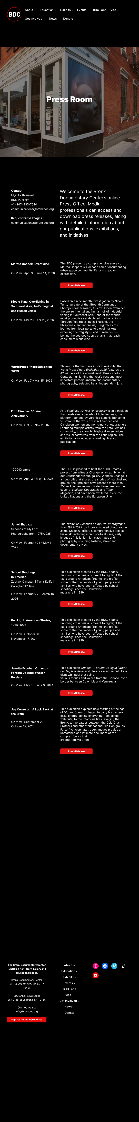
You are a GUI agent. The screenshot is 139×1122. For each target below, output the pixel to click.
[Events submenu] (88, 10)
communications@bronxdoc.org (32, 209)
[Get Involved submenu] (44, 19)
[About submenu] (35, 10)
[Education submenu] (55, 10)
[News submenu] (58, 19)
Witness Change (113, 476)
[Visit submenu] (118, 10)
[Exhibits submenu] (72, 10)
